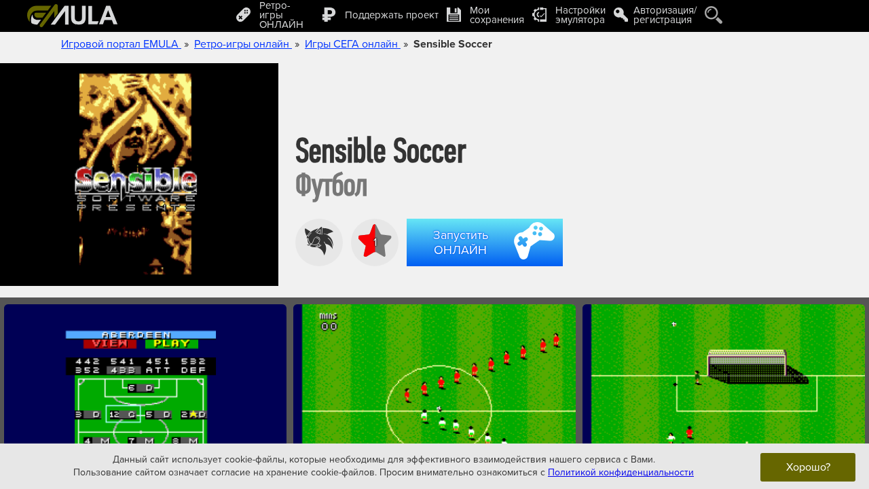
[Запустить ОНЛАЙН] (487, 268)
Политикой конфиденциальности (621, 472)
